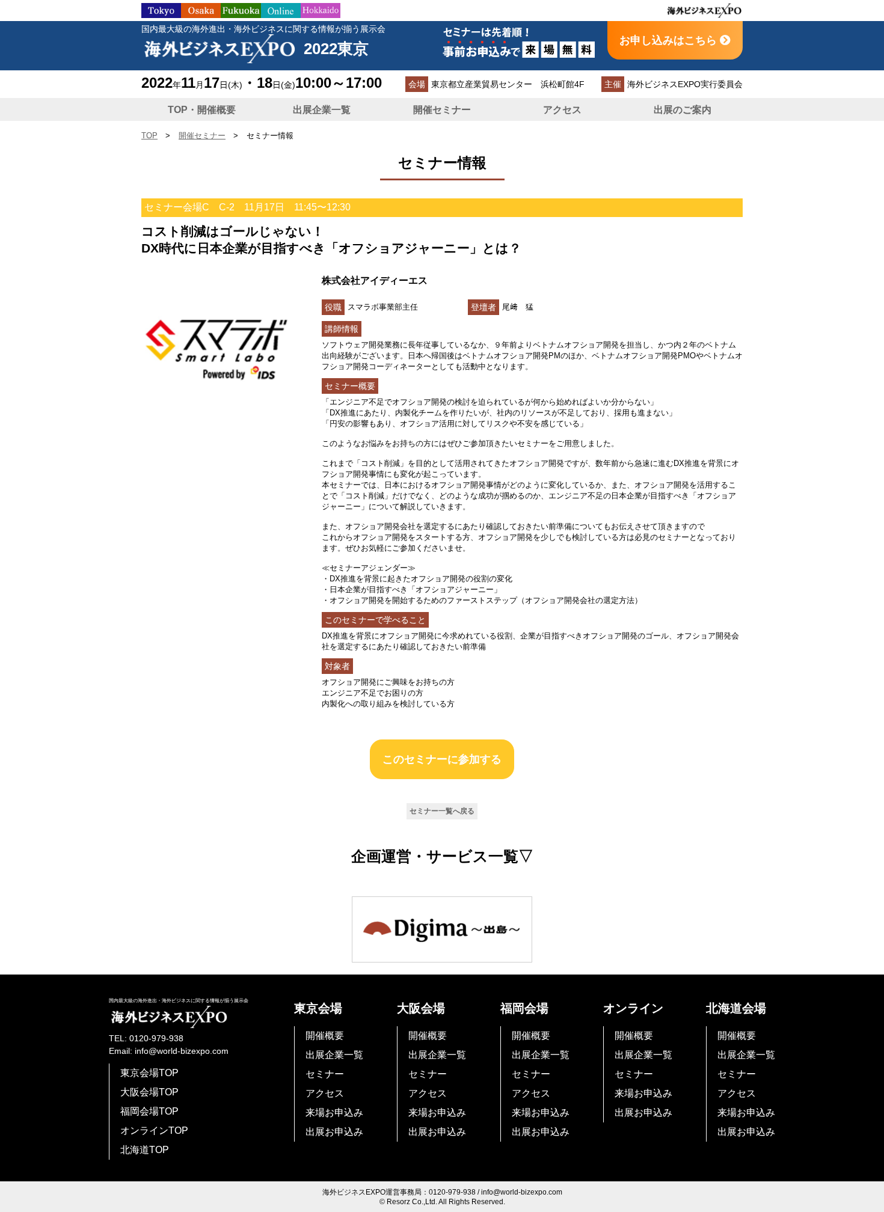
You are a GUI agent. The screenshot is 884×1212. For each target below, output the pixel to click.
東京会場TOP (149, 1073)
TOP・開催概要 (202, 110)
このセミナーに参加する (442, 759)
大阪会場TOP (149, 1092)
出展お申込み (334, 1132)
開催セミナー (442, 110)
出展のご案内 (682, 110)
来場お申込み (334, 1112)
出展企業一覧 (322, 110)
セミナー (324, 1074)
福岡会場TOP (149, 1111)
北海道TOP (144, 1150)
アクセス (562, 110)
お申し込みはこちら (669, 40)
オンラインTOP (154, 1130)
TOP (149, 135)
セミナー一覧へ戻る (442, 811)
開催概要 (324, 1035)
